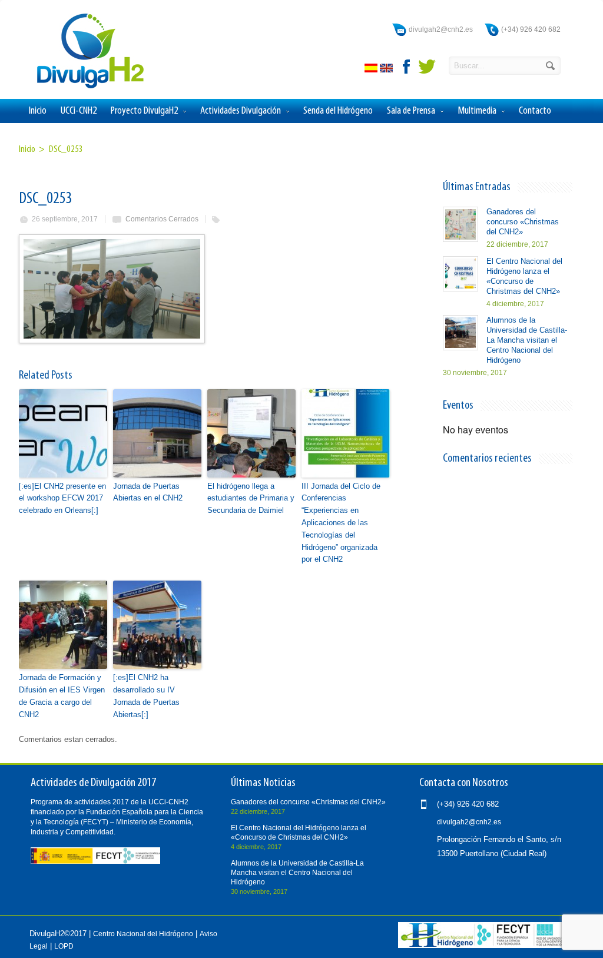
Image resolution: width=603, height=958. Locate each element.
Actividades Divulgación (240, 111)
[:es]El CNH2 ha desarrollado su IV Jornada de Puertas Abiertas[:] (146, 695)
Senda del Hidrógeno (338, 111)
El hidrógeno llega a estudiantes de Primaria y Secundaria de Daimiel (250, 498)
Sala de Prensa (411, 111)
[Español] (372, 69)
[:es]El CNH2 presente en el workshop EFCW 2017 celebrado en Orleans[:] (62, 498)
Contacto (535, 111)
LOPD (64, 946)
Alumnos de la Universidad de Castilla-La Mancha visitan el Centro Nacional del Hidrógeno (526, 340)
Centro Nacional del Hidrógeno (143, 934)
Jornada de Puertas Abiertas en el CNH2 (148, 492)
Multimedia (477, 111)
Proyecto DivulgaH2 (144, 111)
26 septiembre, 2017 (65, 219)
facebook (407, 66)
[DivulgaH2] (85, 87)
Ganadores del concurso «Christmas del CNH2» (522, 221)
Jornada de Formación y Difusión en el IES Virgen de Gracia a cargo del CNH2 (62, 695)
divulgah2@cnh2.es (441, 29)
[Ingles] (387, 69)
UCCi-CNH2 (79, 111)
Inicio (38, 111)
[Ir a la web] (483, 946)
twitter (427, 66)
